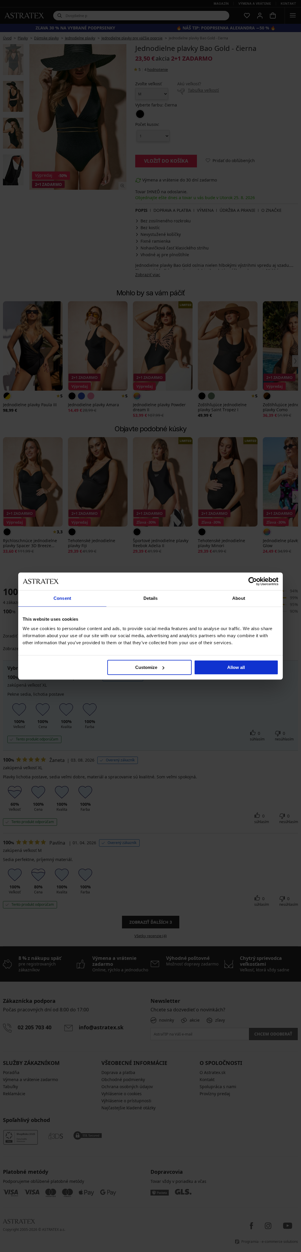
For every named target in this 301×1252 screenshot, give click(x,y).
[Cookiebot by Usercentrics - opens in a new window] (252, 581)
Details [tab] (150, 598)
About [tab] (238, 598)
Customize (146, 667)
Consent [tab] (62, 598)
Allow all (236, 667)
